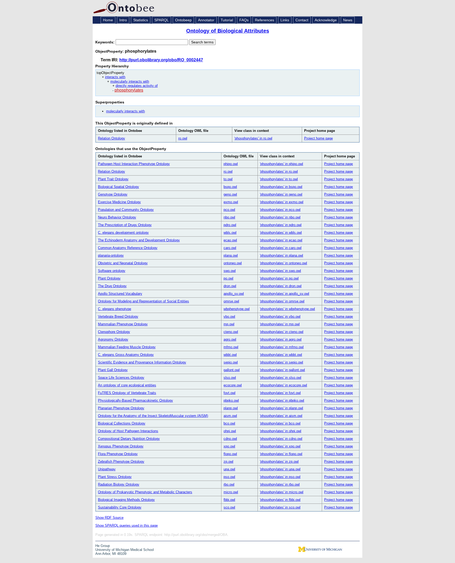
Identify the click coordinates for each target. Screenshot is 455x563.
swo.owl (230, 271)
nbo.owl (229, 217)
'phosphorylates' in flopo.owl (281, 454)
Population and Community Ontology (126, 210)
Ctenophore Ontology (114, 332)
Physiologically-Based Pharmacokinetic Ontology (135, 400)
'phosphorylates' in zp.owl (279, 462)
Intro (123, 20)
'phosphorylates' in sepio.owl (281, 362)
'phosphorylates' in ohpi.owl (280, 431)
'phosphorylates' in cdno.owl (281, 439)
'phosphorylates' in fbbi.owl (280, 500)
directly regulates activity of (137, 86)
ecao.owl (230, 240)
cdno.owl (230, 439)
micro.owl (231, 492)
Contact (301, 20)
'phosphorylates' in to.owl (279, 179)
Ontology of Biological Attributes (227, 31)
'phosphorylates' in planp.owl (281, 408)
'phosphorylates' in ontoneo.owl (283, 263)
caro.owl (230, 248)
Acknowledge (326, 20)
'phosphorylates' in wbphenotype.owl (287, 309)
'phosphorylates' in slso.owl (280, 378)
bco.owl (229, 423)
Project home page (318, 138)
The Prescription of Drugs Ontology (125, 225)
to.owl (228, 179)
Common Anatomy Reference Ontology (127, 248)
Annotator (206, 20)
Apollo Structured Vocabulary (120, 294)
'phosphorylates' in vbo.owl (280, 316)
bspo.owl (230, 187)
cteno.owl (231, 332)
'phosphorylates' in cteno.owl (281, 332)
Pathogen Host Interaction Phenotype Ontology (134, 164)
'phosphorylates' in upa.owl (280, 469)
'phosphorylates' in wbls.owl (281, 233)
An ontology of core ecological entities (127, 385)
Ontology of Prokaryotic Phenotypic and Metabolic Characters (145, 492)
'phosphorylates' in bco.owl (280, 423)
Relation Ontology (111, 138)
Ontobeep (183, 20)
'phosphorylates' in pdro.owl (280, 225)
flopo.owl (230, 454)
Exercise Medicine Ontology (119, 202)
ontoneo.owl (233, 263)
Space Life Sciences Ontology (121, 378)
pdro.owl (230, 225)
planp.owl (231, 408)
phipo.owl (231, 164)
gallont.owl (232, 370)
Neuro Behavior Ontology (117, 217)
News (347, 20)
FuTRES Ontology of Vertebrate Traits (127, 393)
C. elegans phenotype (114, 309)
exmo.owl (231, 202)
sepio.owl (231, 362)
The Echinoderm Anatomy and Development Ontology (139, 240)
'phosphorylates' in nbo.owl (280, 217)
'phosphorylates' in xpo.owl (280, 446)
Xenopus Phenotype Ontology (121, 446)
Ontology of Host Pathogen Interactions (128, 431)
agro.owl (230, 339)
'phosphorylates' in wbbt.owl (281, 355)
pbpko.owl (231, 400)
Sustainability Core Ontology (119, 507)
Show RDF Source (109, 518)
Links (284, 20)
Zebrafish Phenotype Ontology (121, 462)
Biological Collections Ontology (121, 423)
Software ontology (111, 271)
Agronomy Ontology (113, 339)
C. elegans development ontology (123, 233)
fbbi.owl (229, 500)
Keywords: (105, 42)
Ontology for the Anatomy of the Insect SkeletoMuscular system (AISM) (153, 416)
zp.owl (228, 462)
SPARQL (161, 20)
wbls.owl (230, 233)
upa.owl (229, 469)
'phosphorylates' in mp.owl (280, 324)
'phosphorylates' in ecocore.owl (283, 385)
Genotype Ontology (112, 194)
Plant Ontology (109, 278)
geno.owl (230, 194)
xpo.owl (229, 446)
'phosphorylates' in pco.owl (280, 210)
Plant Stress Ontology (115, 477)
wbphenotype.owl (237, 309)
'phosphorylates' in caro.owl (280, 248)
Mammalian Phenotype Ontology (123, 324)
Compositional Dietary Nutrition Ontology (129, 439)
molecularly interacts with (129, 81)
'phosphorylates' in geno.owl (281, 194)
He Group (102, 546)
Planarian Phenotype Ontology (121, 408)
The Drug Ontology (112, 286)
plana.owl (231, 255)
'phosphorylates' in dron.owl (280, 286)
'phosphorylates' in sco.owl (280, 507)
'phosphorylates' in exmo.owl (281, 202)
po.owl (228, 278)
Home (108, 20)
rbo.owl (229, 484)
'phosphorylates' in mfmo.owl (282, 347)
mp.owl (229, 324)
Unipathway (107, 469)
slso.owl (230, 378)
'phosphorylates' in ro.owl (253, 138)
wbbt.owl (230, 355)
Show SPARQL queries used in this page (126, 525)
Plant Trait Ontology (113, 179)
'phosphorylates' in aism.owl (281, 416)
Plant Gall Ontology (113, 370)
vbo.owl (229, 316)
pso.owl (229, 477)
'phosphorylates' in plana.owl (281, 255)
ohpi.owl (230, 431)
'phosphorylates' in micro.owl (281, 492)
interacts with (115, 77)
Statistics (140, 20)
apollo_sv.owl (234, 294)
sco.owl (229, 507)
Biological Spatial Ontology (118, 187)
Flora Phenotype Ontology (118, 454)
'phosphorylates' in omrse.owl (282, 301)
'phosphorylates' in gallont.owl (282, 370)
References (264, 20)
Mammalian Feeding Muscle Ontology (127, 347)
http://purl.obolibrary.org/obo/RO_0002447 (161, 60)
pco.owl (229, 210)
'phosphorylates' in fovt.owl (280, 393)
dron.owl (230, 286)
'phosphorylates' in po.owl (279, 278)
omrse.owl (231, 301)
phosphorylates (129, 90)
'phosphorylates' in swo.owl (280, 271)
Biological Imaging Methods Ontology (126, 500)
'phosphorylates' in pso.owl (280, 477)
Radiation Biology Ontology (118, 484)
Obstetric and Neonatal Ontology (123, 263)
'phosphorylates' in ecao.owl (281, 240)
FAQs (244, 20)
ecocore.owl (233, 385)
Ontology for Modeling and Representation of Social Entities (143, 301)
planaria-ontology (111, 255)
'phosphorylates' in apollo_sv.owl (284, 294)
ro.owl (182, 138)
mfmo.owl (231, 347)
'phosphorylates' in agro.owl (280, 339)
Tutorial (227, 20)
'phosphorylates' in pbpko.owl (282, 400)
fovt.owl (229, 393)
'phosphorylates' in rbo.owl (280, 484)
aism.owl (230, 416)
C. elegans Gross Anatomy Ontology (126, 355)
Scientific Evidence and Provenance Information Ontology (142, 362)
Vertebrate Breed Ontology (118, 316)
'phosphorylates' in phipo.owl (281, 164)
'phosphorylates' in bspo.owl (281, 187)
